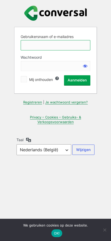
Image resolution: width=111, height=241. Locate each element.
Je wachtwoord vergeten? (66, 102)
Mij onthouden (41, 79)
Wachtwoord (31, 57)
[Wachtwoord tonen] (85, 66)
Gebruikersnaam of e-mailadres (47, 36)
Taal (20, 140)
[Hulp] (57, 78)
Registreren (32, 102)
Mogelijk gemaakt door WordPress (55, 13)
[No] (104, 229)
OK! (57, 233)
